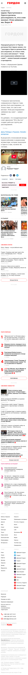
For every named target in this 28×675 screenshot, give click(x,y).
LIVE (15, 529)
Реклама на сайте (5, 599)
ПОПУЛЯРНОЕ (6, 332)
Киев (2, 552)
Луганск (3, 570)
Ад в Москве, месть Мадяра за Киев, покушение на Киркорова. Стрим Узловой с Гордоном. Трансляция (15, 371)
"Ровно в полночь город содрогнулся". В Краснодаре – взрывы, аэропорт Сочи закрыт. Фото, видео (14, 393)
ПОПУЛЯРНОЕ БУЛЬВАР (9, 464)
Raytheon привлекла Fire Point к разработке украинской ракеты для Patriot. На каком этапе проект (12, 455)
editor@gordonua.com (10, 619)
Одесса (11, 179)
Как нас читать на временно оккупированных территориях (5, 607)
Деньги (3, 522)
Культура (3, 529)
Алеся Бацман (20, 571)
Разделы (16, 513)
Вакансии (3, 594)
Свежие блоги (6, 244)
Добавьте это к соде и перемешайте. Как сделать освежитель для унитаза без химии (15, 485)
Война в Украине (5, 516)
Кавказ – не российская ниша (12, 247)
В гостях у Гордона (19, 522)
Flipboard (19, 577)
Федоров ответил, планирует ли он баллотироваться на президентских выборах (15, 345)
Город (2, 549)
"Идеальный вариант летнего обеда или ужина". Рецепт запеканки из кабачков (14, 503)
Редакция (3, 596)
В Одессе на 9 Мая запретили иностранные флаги (8, 209)
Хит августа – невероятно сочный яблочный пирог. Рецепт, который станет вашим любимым (14, 477)
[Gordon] (13, 3)
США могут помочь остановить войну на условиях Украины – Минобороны (13, 426)
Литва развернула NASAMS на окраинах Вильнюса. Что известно (13, 399)
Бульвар (4, 218)
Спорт (2, 527)
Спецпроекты (17, 545)
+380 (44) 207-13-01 (10, 614)
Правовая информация (7, 601)
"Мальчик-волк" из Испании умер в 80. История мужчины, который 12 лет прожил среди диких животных (14, 337)
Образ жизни (4, 535)
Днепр (2, 565)
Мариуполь (4, 568)
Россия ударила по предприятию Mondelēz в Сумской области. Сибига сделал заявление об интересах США (13, 448)
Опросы (16, 540)
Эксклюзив (17, 532)
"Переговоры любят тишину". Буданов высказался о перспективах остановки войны (12, 406)
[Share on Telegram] (17, 175)
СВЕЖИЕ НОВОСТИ (7, 386)
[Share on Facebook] (11, 175)
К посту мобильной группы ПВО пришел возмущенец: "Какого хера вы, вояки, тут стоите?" (13, 260)
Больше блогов (14, 280)
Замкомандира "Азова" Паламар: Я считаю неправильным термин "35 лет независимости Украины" (15, 362)
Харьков (3, 562)
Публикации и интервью (20, 519)
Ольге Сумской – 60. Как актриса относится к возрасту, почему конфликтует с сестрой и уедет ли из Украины (15, 494)
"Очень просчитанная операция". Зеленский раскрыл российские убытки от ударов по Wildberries (14, 441)
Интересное (4, 542)
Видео (15, 537)
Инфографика (4, 540)
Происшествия (5, 537)
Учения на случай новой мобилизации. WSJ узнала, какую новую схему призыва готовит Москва (13, 420)
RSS (18, 580)
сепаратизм (4, 179)
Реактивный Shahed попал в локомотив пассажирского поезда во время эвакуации (14, 354)
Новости (3, 513)
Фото (15, 535)
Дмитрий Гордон (21, 552)
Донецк (3, 560)
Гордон (3, 7)
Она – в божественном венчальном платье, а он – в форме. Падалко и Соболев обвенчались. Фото (9, 234)
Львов (2, 555)
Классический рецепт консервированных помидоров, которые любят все (13, 469)
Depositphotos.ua (5, 640)
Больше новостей (14, 460)
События (9, 212)
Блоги (15, 524)
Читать (22, 185)
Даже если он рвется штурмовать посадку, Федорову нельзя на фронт (13, 267)
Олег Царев (18, 179)
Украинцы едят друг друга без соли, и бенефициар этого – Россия (12, 252)
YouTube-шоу (17, 542)
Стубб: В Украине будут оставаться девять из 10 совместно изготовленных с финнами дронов (13, 413)
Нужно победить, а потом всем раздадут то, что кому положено (13, 274)
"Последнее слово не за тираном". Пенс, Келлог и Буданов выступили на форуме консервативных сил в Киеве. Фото (13, 433)
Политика (8, 7)
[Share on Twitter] (14, 175)
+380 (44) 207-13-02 (10, 616)
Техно (2, 532)
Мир (2, 524)
